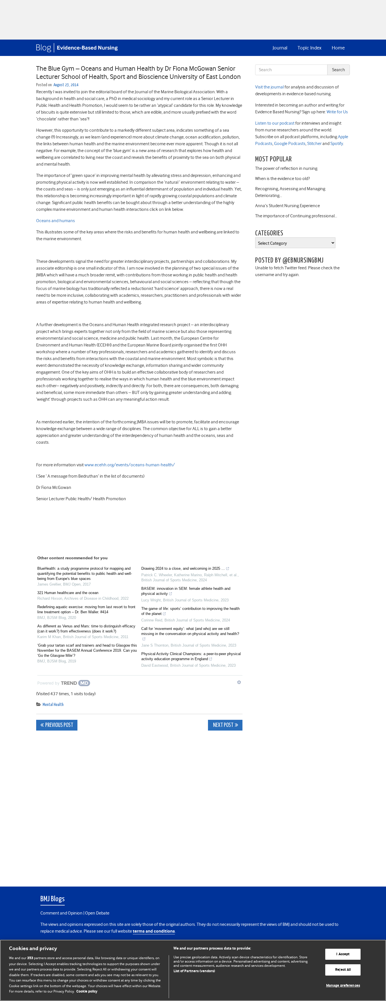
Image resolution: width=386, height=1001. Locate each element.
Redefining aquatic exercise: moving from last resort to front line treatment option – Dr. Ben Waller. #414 (86, 609)
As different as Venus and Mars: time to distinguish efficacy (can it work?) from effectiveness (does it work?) (86, 628)
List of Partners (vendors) (194, 971)
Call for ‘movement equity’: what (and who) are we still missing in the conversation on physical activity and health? (190, 631)
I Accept (343, 954)
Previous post (59, 725)
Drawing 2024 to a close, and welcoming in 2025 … (183, 568)
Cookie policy (86, 991)
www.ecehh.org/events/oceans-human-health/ (129, 464)
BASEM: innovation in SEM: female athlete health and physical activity (185, 591)
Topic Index (309, 48)
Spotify (336, 143)
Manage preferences (343, 985)
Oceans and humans (55, 220)
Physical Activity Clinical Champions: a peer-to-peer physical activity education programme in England (191, 656)
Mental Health (53, 705)
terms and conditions (154, 931)
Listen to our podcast (274, 123)
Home (338, 48)
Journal (280, 48)
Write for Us (337, 111)
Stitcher (314, 143)
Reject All (343, 970)
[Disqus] (139, 805)
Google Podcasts (289, 143)
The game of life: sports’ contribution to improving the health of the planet (190, 611)
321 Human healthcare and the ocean (67, 593)
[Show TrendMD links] (239, 682)
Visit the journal (269, 87)
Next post (222, 725)
